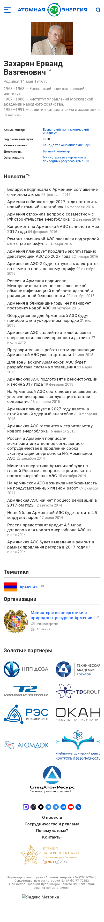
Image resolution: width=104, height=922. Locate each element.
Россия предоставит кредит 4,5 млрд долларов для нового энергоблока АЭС (46, 527)
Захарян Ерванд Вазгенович (33, 68)
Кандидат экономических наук (66, 145)
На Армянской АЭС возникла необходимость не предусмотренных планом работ (52, 485)
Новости (14, 177)
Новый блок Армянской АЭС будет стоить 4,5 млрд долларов (52, 515)
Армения (28, 586)
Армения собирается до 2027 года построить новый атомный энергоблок (52, 204)
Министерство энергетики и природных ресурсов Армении (66, 159)
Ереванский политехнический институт (66, 131)
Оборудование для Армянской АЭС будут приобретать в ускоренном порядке (48, 318)
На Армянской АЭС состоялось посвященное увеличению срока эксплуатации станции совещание (52, 396)
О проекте (52, 817)
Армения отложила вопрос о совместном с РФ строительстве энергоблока (50, 217)
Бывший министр (56, 151)
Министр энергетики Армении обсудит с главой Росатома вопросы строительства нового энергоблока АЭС (49, 470)
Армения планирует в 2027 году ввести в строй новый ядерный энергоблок (48, 411)
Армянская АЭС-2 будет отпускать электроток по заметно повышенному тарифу (53, 266)
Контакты (52, 837)
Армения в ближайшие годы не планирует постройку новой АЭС (49, 306)
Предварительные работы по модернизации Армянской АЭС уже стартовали (51, 352)
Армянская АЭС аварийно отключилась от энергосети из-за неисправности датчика (49, 335)
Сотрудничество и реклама (52, 824)
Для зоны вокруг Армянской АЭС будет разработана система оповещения (46, 365)
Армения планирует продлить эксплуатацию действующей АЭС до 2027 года (51, 254)
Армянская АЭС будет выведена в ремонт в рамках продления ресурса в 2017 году (50, 544)
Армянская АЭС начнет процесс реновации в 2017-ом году (52, 503)
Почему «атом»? (52, 830)
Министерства (48, 624)
